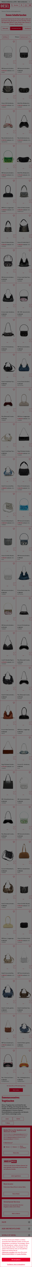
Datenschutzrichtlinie (8, 1254)
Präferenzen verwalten (8, 1252)
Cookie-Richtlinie (21, 1254)
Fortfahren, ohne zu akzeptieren (16, 1264)
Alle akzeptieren (16, 1259)
